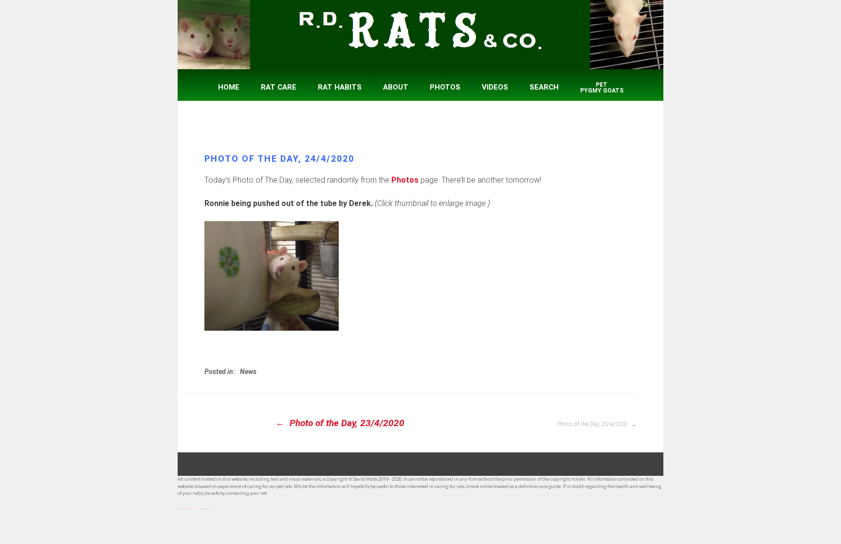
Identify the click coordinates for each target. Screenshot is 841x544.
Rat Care (278, 87)
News (248, 371)
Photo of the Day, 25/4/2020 (592, 424)
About (395, 87)
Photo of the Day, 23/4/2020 (345, 423)
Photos (445, 87)
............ (183, 507)
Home (228, 87)
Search (544, 87)
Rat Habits (340, 87)
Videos (495, 87)
